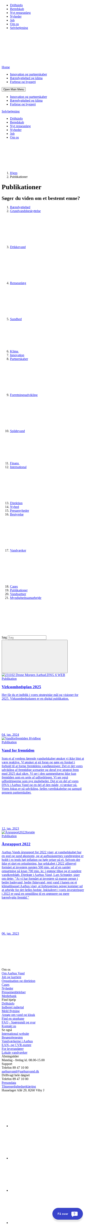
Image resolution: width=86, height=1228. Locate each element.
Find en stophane (13, 1018)
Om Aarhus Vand (13, 973)
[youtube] (41, 1222)
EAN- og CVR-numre (16, 1045)
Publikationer (19, 590)
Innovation (17, 355)
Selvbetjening (19, 28)
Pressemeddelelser (14, 992)
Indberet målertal (13, 1007)
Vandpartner (18, 594)
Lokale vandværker (14, 1052)
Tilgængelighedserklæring (19, 1086)
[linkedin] (41, 1126)
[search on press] (35, 656)
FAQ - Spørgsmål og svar (18, 1022)
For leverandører (13, 1049)
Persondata (9, 1082)
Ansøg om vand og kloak (18, 1015)
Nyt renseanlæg (20, 12)
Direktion (16, 503)
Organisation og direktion (18, 981)
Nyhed (14, 507)
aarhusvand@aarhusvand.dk (20, 1071)
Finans (15, 463)
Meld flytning (11, 1011)
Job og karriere (11, 977)
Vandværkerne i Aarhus (17, 1041)
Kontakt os (9, 1026)
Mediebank (9, 996)
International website (15, 1033)
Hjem (13, 173)
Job (12, 20)
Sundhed (16, 319)
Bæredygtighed (20, 207)
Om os (14, 24)
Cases (14, 586)
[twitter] (41, 1190)
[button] (14, 89)
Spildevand (17, 431)
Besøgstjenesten (12, 1037)
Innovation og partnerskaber (28, 74)
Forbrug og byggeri (23, 82)
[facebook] (41, 1158)
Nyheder (16, 16)
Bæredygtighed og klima (26, 78)
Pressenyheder (19, 510)
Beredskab (17, 9)
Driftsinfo (16, 5)
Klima (14, 351)
